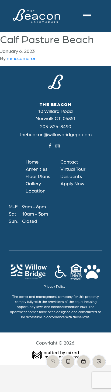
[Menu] (88, 16)
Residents (71, 176)
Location (36, 190)
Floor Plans (38, 176)
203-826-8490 (55, 126)
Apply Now (72, 183)
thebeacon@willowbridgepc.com (56, 134)
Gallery (33, 183)
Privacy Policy (54, 286)
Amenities (36, 169)
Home (32, 161)
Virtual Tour (72, 169)
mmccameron (22, 58)
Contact (69, 161)
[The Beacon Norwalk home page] (36, 16)
